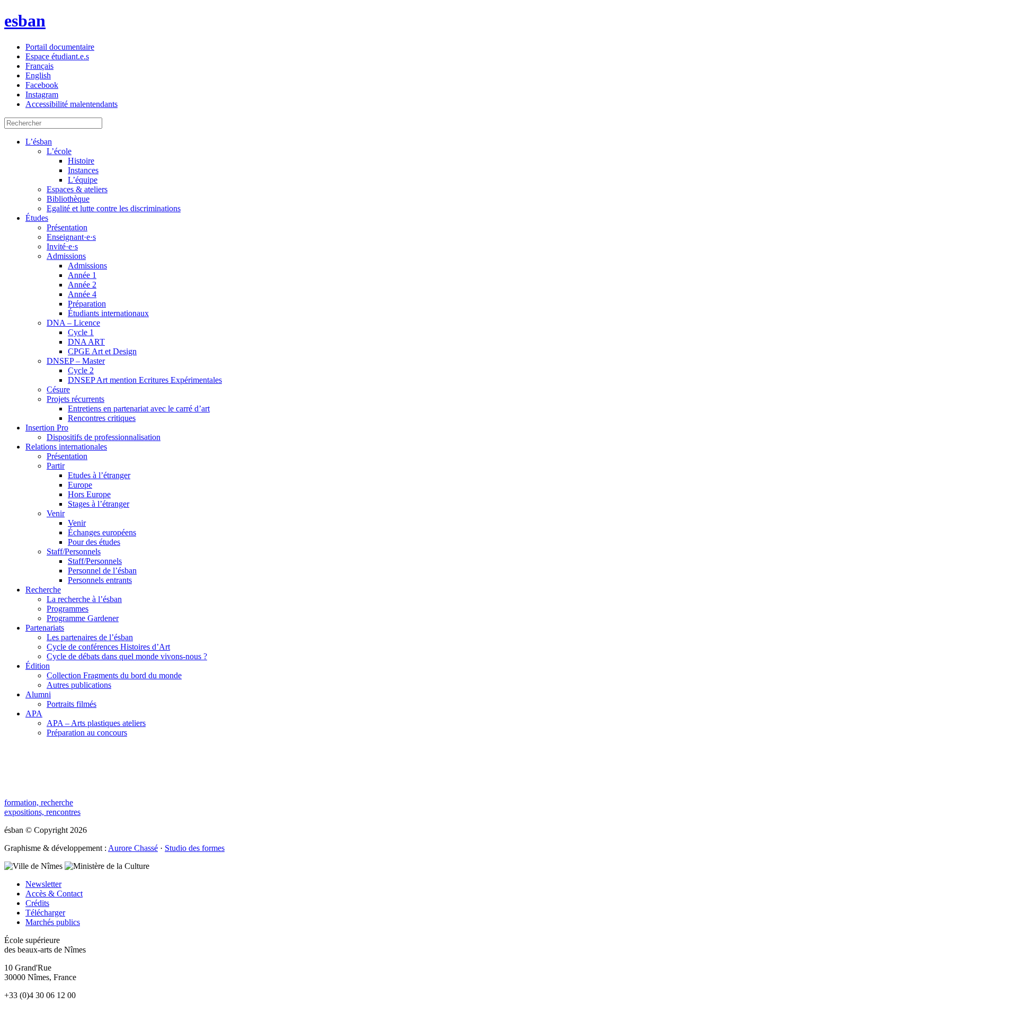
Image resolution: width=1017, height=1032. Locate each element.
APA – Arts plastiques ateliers (96, 723)
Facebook (41, 84)
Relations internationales (66, 446)
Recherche (43, 589)
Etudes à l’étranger (99, 475)
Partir (56, 465)
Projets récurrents (75, 398)
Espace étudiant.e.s (57, 56)
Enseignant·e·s (71, 236)
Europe (80, 484)
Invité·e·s (62, 246)
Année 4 (82, 294)
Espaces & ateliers (77, 189)
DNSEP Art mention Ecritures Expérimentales (145, 379)
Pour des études (94, 541)
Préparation (87, 303)
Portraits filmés (71, 703)
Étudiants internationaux (108, 313)
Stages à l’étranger (98, 503)
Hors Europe (89, 494)
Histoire (81, 160)
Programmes (67, 608)
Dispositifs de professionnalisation (103, 437)
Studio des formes (195, 847)
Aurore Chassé (133, 847)
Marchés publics (52, 922)
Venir (56, 513)
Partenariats (44, 627)
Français (39, 65)
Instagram (41, 94)
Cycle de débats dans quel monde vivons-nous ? (127, 656)
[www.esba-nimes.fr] (508, 1013)
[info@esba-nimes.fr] (508, 1023)
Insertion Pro (46, 427)
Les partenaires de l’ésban (90, 637)
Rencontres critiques (102, 418)
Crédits (37, 903)
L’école (59, 151)
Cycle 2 (81, 370)
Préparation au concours (87, 732)
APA (33, 713)
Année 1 (82, 275)
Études (36, 217)
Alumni (38, 694)
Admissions (66, 256)
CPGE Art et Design (102, 351)
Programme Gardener (83, 618)
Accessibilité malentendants (71, 104)
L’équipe (82, 179)
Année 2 (82, 284)
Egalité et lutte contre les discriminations (114, 208)
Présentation (67, 227)
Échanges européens (102, 532)
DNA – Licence (73, 322)
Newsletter (43, 884)
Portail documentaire (59, 46)
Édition (37, 665)
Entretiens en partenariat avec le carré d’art (139, 408)
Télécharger (45, 912)
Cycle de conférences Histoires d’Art (108, 646)
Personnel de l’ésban (102, 570)
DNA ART (86, 341)
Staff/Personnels (74, 551)
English (38, 75)
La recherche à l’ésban (84, 599)
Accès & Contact (54, 893)
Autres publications (79, 684)
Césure (58, 389)
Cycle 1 (81, 332)
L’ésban (38, 141)
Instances (83, 170)
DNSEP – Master (76, 360)
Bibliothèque (68, 198)
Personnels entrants (100, 580)
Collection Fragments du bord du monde (114, 675)
